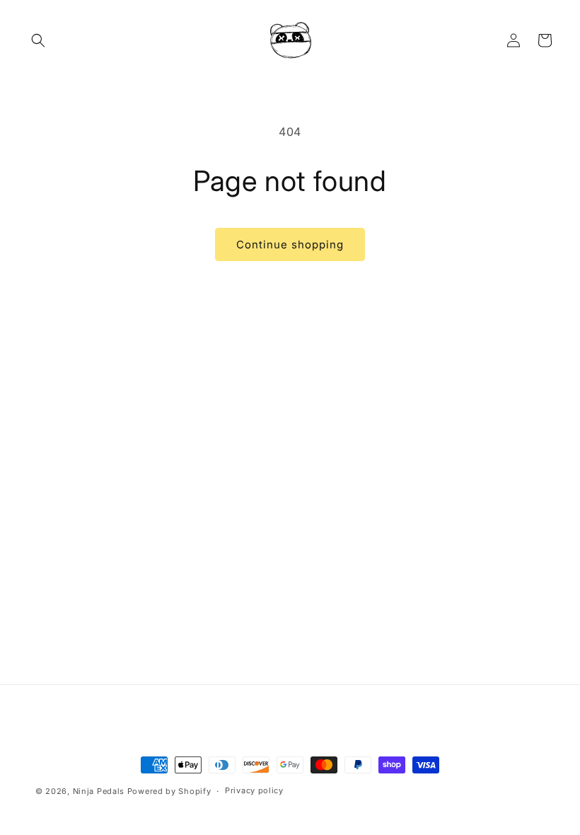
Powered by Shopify (169, 791)
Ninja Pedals (98, 791)
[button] (38, 40)
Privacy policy (254, 790)
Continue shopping (290, 244)
